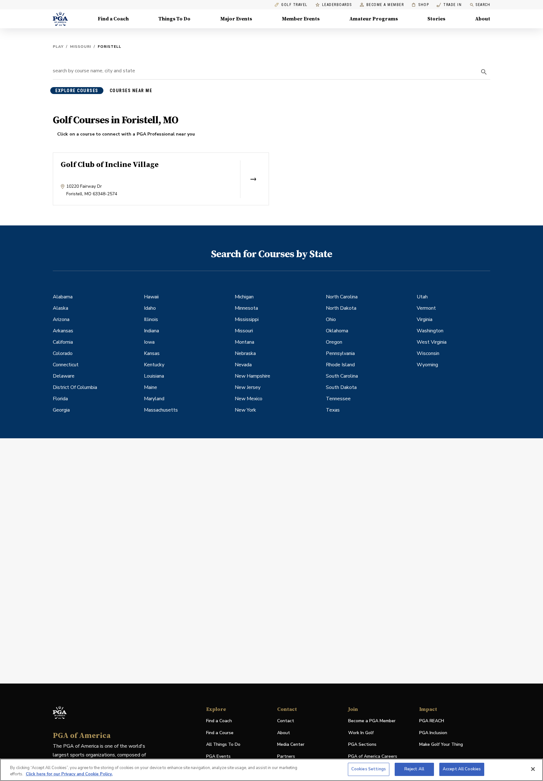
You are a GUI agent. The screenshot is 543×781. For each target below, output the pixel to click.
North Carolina (342, 296)
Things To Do (174, 19)
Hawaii (151, 296)
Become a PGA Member (372, 721)
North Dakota (341, 308)
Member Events (301, 19)
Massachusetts (161, 410)
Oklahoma (337, 330)
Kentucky (154, 364)
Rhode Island (340, 364)
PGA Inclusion (433, 733)
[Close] (533, 769)
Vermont (426, 308)
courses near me (131, 90)
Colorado (63, 353)
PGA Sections (362, 744)
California (63, 342)
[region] (271, 770)
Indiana (151, 330)
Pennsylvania (340, 353)
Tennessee (338, 398)
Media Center (290, 744)
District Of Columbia (75, 387)
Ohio (331, 319)
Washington (430, 330)
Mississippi (247, 319)
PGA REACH (431, 721)
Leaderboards (337, 5)
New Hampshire (252, 376)
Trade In (449, 5)
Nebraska (245, 353)
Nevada (243, 364)
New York (245, 410)
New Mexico (248, 398)
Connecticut (66, 364)
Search (482, 5)
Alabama (63, 296)
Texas (333, 410)
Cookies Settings (368, 769)
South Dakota (341, 387)
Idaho (150, 308)
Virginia (424, 319)
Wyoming (427, 364)
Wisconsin (428, 353)
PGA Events (218, 756)
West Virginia (432, 342)
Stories (436, 19)
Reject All (414, 769)
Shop (420, 5)
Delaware (63, 376)
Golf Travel (294, 5)
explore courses (76, 90)
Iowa (149, 342)
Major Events (236, 19)
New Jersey (248, 387)
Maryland (154, 398)
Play (58, 46)
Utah (422, 296)
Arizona (61, 319)
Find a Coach (113, 19)
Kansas (152, 353)
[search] (484, 72)
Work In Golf (361, 733)
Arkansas (63, 330)
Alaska (60, 308)
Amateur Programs (373, 19)
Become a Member (385, 5)
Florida (60, 398)
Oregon (334, 342)
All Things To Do (223, 744)
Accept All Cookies (462, 769)
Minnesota (246, 308)
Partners (286, 756)
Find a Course (219, 733)
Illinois (151, 319)
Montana (244, 342)
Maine (150, 387)
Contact (285, 721)
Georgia (61, 410)
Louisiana (154, 376)
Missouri (80, 46)
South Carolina (342, 376)
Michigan (244, 296)
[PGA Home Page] (60, 18)
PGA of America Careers (372, 756)
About (482, 19)
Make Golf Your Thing (441, 744)
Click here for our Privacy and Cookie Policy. (69, 774)
